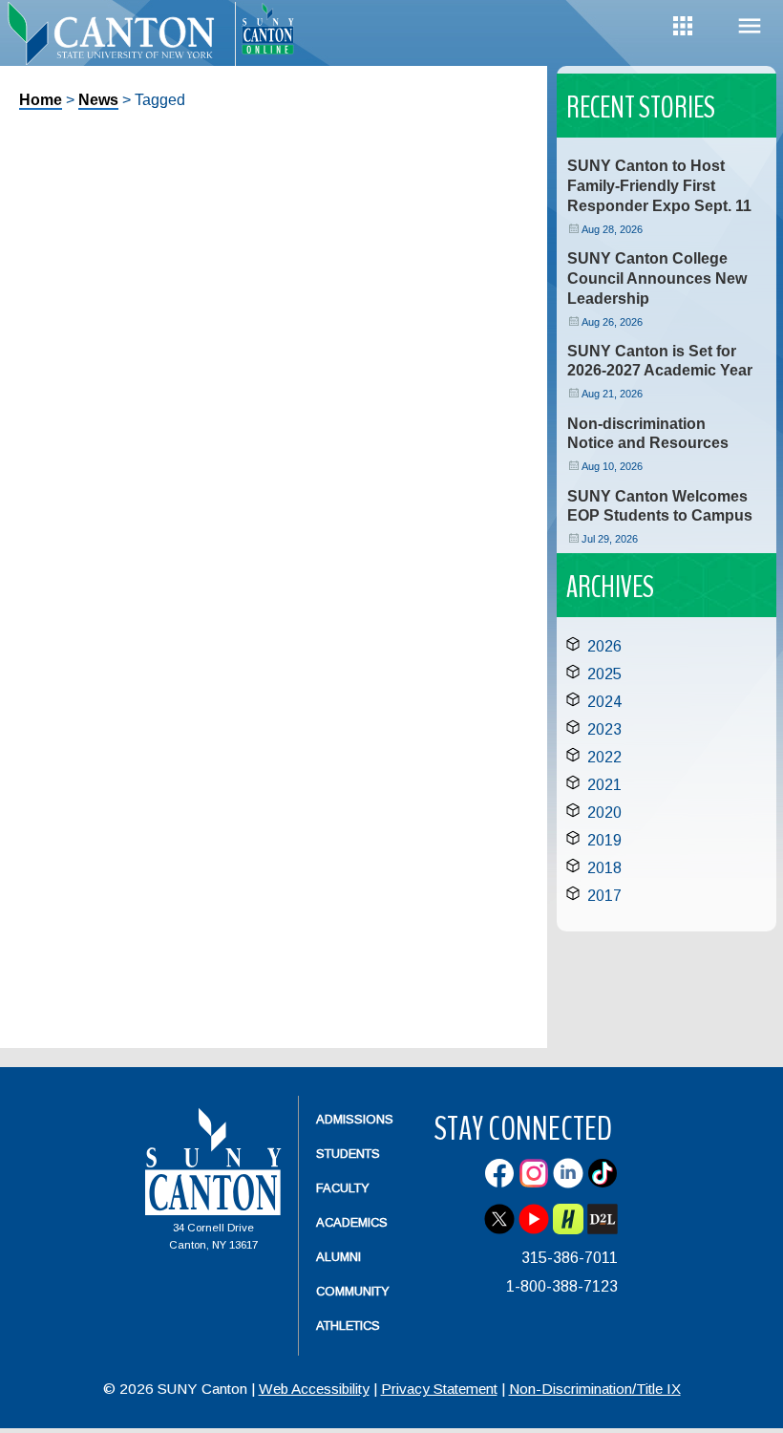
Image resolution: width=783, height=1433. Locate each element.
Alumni (338, 1257)
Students (348, 1153)
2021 (604, 785)
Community (353, 1291)
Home (40, 100)
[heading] (117, 44)
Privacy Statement (439, 1388)
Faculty (343, 1188)
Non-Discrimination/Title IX (595, 1388)
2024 (604, 702)
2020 (604, 812)
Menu (749, 26)
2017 (604, 896)
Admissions (354, 1119)
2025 (604, 674)
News (98, 100)
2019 (604, 840)
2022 (604, 757)
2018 (604, 868)
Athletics (348, 1325)
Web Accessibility (314, 1388)
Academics (352, 1222)
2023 (604, 729)
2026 (604, 646)
